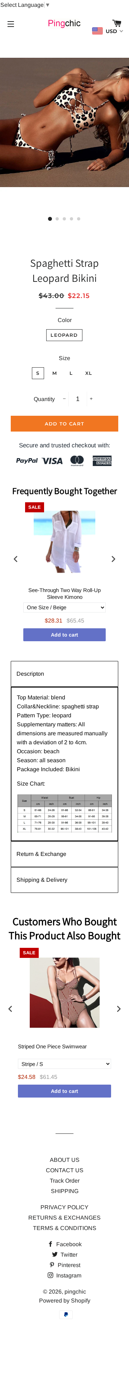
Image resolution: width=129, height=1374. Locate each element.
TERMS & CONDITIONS (64, 1228)
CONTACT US (64, 1170)
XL (88, 373)
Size (64, 358)
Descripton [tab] (30, 674)
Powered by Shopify (64, 1301)
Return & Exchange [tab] (41, 854)
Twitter (68, 1255)
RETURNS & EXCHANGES (64, 1218)
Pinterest (68, 1265)
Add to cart (64, 635)
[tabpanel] (64, 764)
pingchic (75, 1292)
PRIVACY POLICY (64, 1207)
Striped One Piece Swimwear (52, 1046)
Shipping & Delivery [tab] (41, 880)
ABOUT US (65, 1160)
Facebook (68, 1244)
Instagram (68, 1275)
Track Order (65, 1181)
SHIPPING (64, 1191)
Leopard (64, 335)
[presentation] (16, 559)
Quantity (44, 399)
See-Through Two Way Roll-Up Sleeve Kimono (64, 593)
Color (65, 320)
